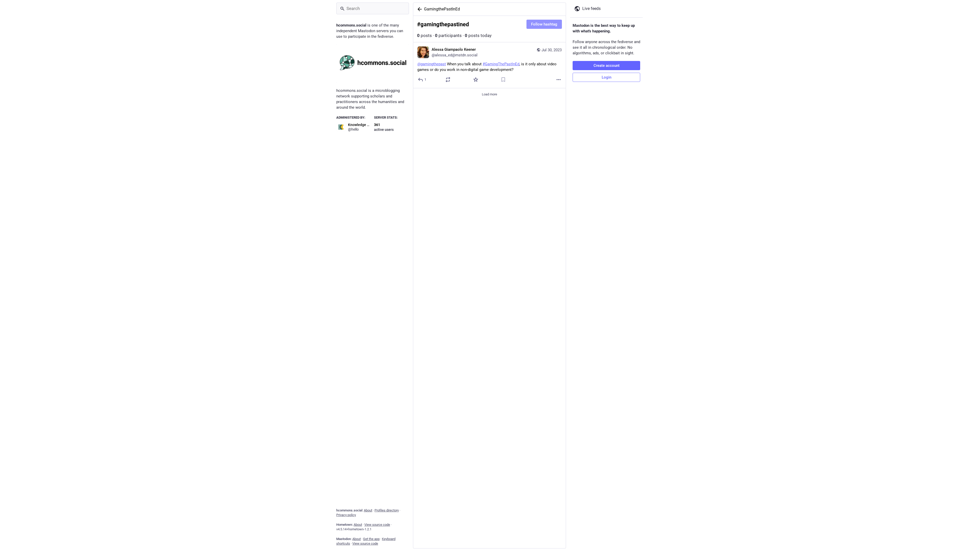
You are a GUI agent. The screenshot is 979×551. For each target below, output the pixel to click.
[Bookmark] (503, 80)
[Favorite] (476, 80)
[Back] (418, 9)
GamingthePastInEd (442, 9)
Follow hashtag (544, 24)
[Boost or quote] (448, 80)
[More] (559, 80)
